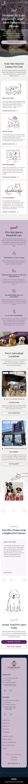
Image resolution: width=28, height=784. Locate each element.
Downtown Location (7, 736)
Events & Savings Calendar (9, 742)
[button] (26, 3)
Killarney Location (7, 739)
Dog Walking (5, 732)
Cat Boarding (5, 723)
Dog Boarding (6, 720)
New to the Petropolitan (8, 745)
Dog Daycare (5, 726)
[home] (4, 3)
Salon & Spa (5, 729)
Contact (4, 748)
